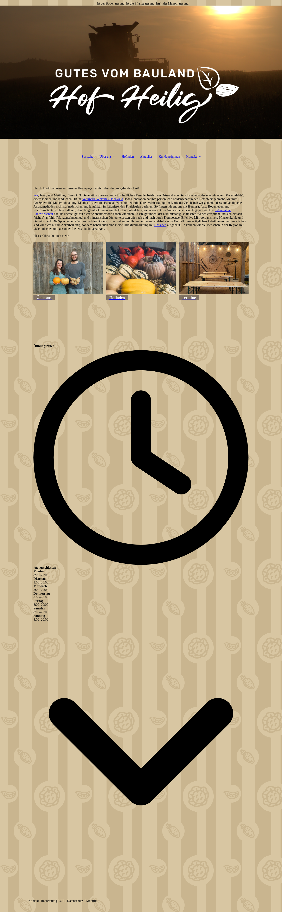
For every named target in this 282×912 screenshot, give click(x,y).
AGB (61, 901)
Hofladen (128, 156)
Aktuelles (146, 156)
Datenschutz (75, 901)
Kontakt (191, 156)
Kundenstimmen (169, 156)
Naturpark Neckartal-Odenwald (102, 199)
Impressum (48, 901)
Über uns (105, 156)
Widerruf (91, 901)
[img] (141, 72)
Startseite (87, 156)
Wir (35, 195)
